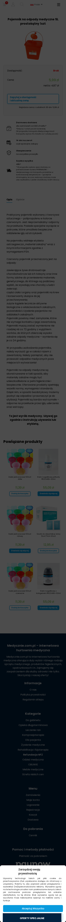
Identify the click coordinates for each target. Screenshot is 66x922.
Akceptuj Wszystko (33, 908)
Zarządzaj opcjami (33, 917)
